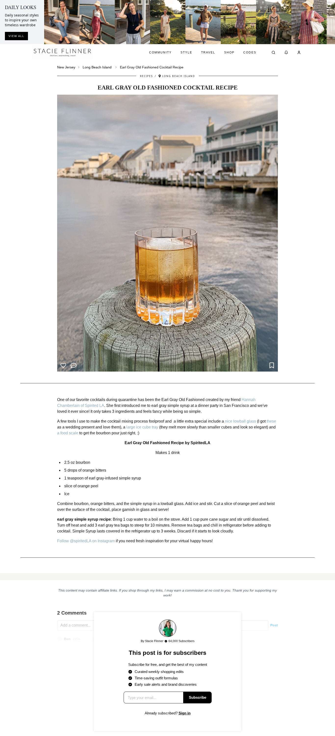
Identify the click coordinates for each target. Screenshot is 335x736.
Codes (249, 52)
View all (16, 36)
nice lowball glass (240, 421)
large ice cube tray (142, 427)
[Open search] (273, 52)
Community (160, 52)
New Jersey (66, 67)
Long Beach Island (97, 67)
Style (186, 52)
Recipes (146, 76)
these (271, 421)
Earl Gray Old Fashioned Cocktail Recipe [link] (151, 67)
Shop (229, 52)
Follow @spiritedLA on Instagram (86, 541)
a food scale (67, 433)
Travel (208, 52)
